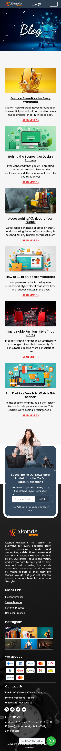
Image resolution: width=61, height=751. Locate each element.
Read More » (31, 120)
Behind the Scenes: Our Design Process (30, 158)
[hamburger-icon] (54, 4)
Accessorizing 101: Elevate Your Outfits (30, 220)
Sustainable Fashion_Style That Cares (30, 333)
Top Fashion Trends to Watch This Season (30, 395)
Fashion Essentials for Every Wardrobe (30, 100)
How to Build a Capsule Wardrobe (30, 277)
